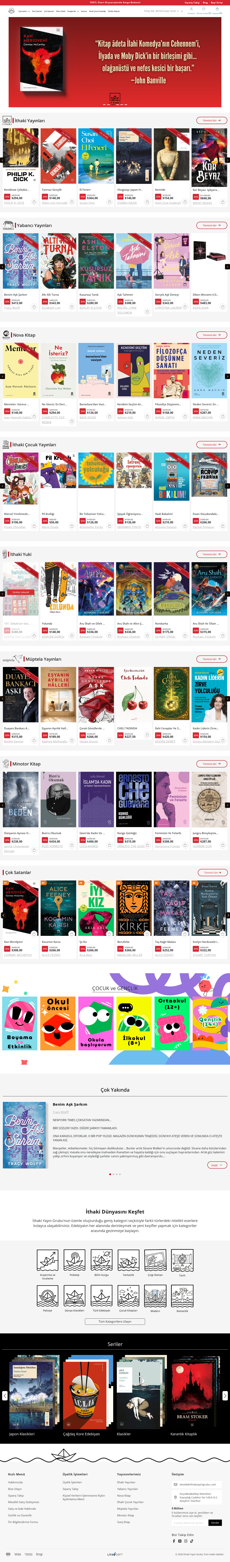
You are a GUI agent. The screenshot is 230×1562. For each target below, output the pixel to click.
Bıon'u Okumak (51, 833)
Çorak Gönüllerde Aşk (93, 728)
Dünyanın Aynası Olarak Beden (17, 833)
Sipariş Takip (192, 2)
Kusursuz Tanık (89, 294)
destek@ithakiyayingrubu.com (198, 1484)
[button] (104, 104)
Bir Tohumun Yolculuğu (93, 514)
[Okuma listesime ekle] (35, 133)
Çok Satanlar (49, 11)
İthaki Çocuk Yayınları (130, 1502)
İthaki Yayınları (126, 1482)
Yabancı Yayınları (127, 1489)
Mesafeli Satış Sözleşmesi (23, 1502)
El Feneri (85, 189)
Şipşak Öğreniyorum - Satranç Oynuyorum (130, 514)
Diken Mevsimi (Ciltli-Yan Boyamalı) (206, 294)
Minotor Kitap (125, 1515)
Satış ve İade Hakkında (22, 1508)
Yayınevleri (23, 11)
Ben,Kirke (123, 942)
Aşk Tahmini (125, 294)
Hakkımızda (15, 1482)
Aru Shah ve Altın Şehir (130, 623)
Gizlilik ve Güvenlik (20, 1515)
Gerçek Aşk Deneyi (167, 294)
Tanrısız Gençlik (52, 189)
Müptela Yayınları (128, 1508)
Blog (205, 2)
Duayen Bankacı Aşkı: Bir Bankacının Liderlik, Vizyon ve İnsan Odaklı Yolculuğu (17, 728)
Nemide (160, 189)
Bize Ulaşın (15, 1489)
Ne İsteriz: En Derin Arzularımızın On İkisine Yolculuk (55, 404)
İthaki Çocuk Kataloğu (97, 11)
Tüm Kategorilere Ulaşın (115, 1321)
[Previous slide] (2, 160)
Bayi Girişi (217, 2)
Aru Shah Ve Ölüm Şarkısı (206, 623)
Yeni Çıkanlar (37, 11)
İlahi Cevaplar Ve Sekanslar (168, 728)
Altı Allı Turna (50, 294)
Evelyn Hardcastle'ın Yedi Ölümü (206, 942)
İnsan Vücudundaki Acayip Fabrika (206, 514)
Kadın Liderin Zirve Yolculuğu (206, 728)
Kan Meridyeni (13, 942)
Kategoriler (71, 11)
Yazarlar (84, 11)
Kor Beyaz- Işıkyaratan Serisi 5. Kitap (206, 190)
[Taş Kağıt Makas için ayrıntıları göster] (171, 909)
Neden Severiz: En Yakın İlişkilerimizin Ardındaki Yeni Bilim (206, 404)
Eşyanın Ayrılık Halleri (55, 728)
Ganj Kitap (123, 1522)
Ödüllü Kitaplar (114, 11)
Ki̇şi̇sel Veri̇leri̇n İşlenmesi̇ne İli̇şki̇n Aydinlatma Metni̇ (84, 1497)
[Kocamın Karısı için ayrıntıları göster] (58, 909)
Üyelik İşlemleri (72, 1482)
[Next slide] (227, 160)
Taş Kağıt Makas (165, 942)
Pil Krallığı (48, 514)
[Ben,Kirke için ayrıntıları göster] (134, 909)
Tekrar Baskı (61, 11)
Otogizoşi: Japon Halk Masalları (130, 189)
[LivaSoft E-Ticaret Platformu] (115, 1554)
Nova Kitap (124, 1495)
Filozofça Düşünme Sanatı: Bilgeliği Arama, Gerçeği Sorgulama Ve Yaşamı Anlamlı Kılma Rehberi (168, 404)
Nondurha (161, 623)
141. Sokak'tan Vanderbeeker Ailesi (17, 623)
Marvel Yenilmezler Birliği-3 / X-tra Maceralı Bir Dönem (17, 514)
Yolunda (47, 623)
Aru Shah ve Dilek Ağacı (93, 623)
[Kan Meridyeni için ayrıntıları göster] (20, 909)
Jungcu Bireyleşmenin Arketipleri (206, 833)
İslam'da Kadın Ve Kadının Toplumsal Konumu (93, 833)
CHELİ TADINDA (127, 728)
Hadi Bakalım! (164, 514)
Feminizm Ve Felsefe (168, 833)
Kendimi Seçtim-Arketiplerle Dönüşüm (130, 404)
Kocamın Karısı (51, 942)
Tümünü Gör (210, 120)
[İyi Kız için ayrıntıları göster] (96, 909)
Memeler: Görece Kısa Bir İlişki (17, 404)
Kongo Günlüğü (127, 833)
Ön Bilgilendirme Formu (23, 1522)
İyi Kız (83, 942)
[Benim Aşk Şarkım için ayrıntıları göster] (24, 1135)
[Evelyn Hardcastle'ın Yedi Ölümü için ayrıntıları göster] (209, 909)
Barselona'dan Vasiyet (93, 404)
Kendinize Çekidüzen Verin (17, 189)
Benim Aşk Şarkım (15, 294)
